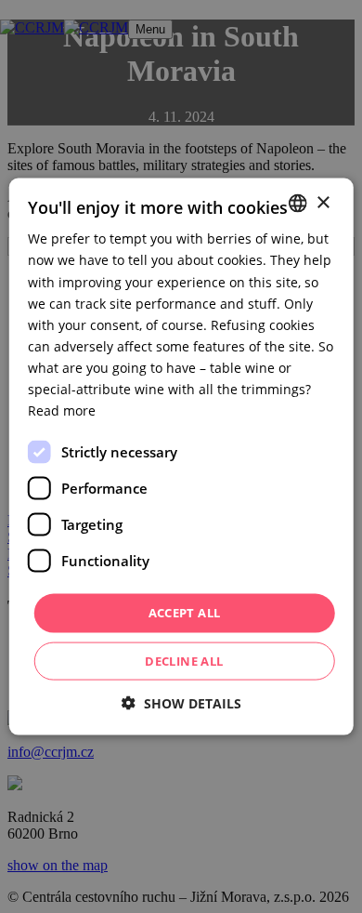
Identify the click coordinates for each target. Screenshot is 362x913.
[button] (181, 702)
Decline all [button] (184, 660)
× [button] (323, 202)
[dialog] (181, 456)
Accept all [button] (185, 612)
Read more (62, 410)
